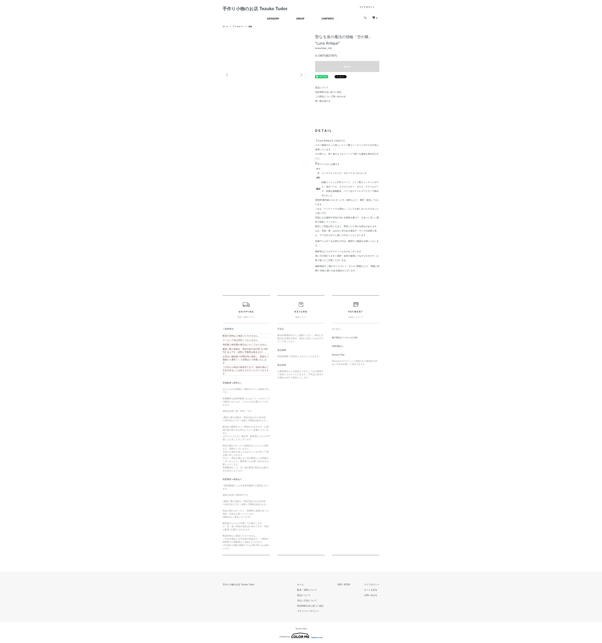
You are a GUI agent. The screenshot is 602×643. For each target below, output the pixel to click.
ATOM (347, 584)
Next (301, 75)
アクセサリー (238, 26)
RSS (340, 584)
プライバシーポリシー (308, 610)
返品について (321, 87)
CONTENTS (328, 18)
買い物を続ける (322, 100)
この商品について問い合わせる (330, 96)
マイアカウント (367, 6)
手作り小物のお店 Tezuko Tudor (255, 8)
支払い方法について (307, 600)
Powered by (285, 636)
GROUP (300, 18)
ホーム (225, 26)
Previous (227, 75)
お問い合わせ (370, 595)
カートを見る (370, 589)
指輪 (250, 26)
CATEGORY (273, 18)
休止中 (347, 66)
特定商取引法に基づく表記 (328, 91)
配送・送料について (307, 589)
